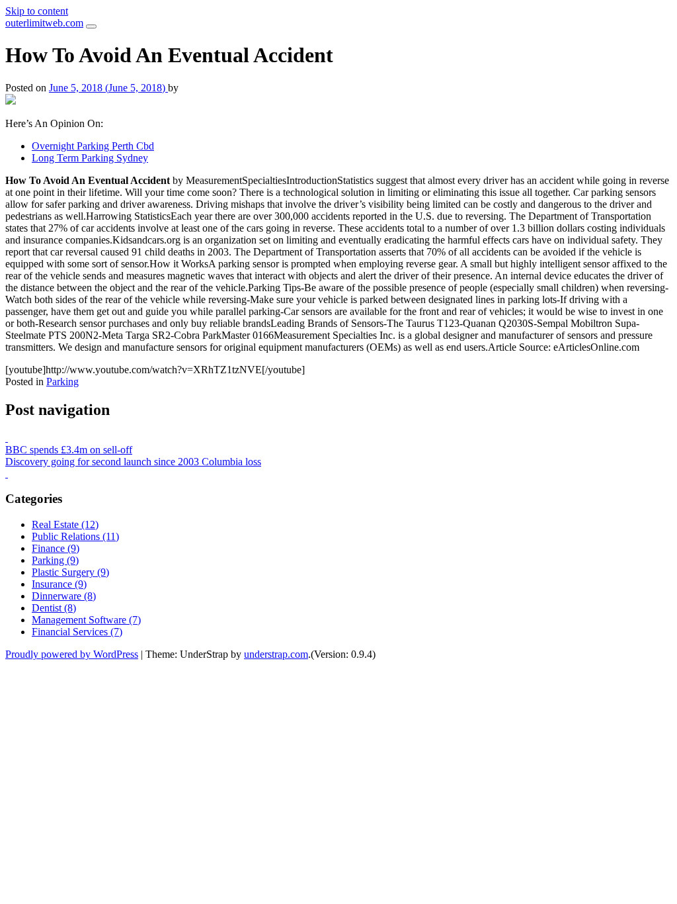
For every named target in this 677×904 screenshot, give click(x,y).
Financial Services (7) (77, 631)
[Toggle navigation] (91, 26)
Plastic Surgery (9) (70, 572)
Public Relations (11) (75, 536)
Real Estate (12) (65, 524)
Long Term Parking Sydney (90, 157)
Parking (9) (55, 560)
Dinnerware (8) (64, 596)
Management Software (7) (86, 619)
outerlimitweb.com (44, 22)
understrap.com (276, 654)
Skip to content (36, 11)
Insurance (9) (59, 584)
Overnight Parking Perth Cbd (93, 146)
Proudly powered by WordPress (71, 654)
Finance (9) (55, 548)
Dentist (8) (54, 607)
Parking (62, 381)
